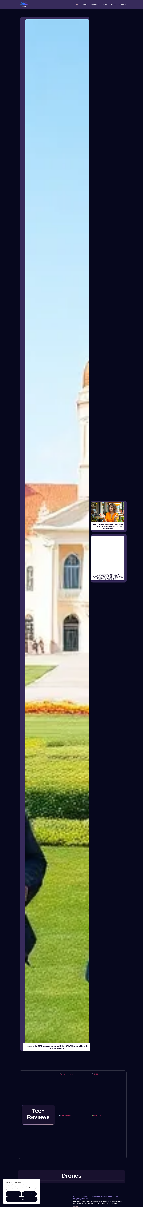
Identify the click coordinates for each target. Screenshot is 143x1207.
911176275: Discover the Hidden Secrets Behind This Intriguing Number (95, 1197)
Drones (105, 4)
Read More (75, 1206)
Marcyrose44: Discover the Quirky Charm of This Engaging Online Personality (108, 526)
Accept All (21, 1199)
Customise (13, 1194)
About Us (113, 4)
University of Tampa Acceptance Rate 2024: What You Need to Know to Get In (57, 1047)
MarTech (85, 4)
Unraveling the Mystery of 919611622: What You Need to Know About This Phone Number (108, 577)
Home (78, 4)
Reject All (29, 1194)
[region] (21, 1191)
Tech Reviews (95, 4)
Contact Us (122, 4)
